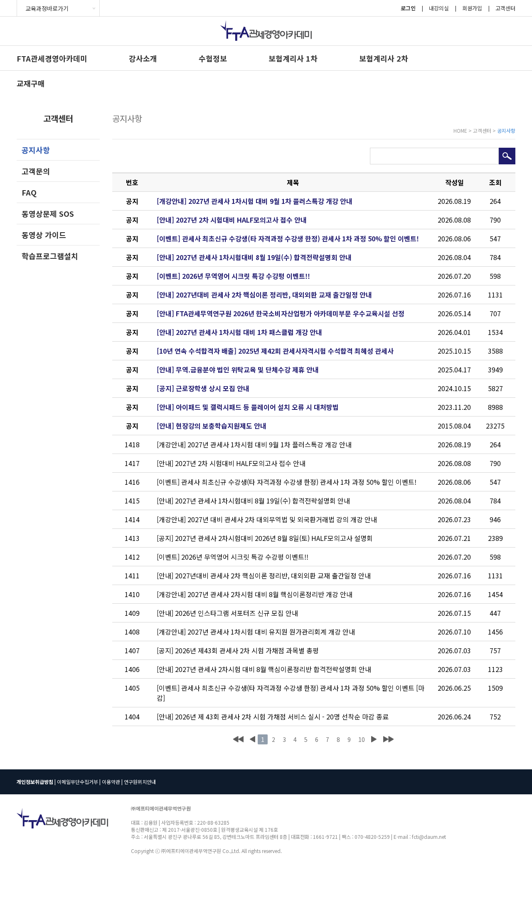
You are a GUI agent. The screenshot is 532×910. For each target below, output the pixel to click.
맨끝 (388, 739)
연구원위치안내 (140, 781)
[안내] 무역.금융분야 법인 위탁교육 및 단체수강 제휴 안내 (238, 369)
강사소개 (143, 58)
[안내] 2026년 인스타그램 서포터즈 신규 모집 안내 (227, 613)
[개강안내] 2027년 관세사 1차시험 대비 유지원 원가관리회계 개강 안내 (256, 632)
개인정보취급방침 (35, 781)
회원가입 (472, 8)
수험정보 (213, 58)
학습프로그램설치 (50, 255)
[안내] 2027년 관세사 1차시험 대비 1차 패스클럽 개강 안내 (239, 332)
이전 (252, 739)
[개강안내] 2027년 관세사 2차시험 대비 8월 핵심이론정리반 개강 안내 (254, 594)
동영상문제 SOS (48, 213)
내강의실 (439, 8)
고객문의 (36, 171)
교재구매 (31, 83)
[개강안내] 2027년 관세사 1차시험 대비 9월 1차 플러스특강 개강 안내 (254, 201)
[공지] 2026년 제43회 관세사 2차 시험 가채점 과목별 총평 (238, 650)
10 (361, 739)
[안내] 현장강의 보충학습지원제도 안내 (211, 426)
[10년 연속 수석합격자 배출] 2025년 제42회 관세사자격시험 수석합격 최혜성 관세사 (275, 351)
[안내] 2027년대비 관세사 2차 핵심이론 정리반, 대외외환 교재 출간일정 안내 (264, 295)
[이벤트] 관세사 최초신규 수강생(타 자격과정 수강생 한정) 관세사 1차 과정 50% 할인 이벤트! (288, 238)
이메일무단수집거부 (77, 781)
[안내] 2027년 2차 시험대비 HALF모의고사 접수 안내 (232, 220)
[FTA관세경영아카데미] (266, 46)
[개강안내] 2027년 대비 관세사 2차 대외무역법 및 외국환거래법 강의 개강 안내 (267, 519)
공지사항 (36, 149)
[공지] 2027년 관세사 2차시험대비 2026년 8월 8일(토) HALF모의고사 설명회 (265, 538)
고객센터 (505, 8)
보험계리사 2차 (383, 58)
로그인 (408, 8)
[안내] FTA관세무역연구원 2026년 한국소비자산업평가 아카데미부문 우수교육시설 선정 (280, 313)
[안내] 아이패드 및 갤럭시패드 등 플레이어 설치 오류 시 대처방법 (248, 407)
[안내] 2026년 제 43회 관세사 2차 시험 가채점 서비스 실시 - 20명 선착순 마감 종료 (273, 717)
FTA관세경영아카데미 (52, 58)
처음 (238, 739)
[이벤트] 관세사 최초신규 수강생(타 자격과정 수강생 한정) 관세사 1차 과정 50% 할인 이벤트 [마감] (290, 693)
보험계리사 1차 (293, 58)
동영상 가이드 (44, 234)
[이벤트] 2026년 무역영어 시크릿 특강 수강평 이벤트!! (233, 276)
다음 (373, 739)
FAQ (29, 192)
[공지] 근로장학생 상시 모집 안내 (203, 388)
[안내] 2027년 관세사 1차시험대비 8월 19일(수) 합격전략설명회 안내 (254, 257)
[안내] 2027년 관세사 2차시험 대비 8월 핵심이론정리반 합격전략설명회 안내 (264, 669)
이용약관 (111, 781)
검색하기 (507, 156)
